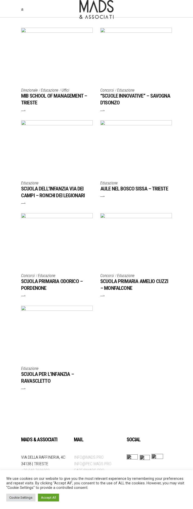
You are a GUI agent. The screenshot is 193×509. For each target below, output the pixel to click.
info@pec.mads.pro (92, 463)
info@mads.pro (89, 457)
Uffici (65, 90)
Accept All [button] (48, 497)
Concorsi (107, 90)
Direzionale (29, 90)
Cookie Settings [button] (20, 497)
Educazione (49, 90)
